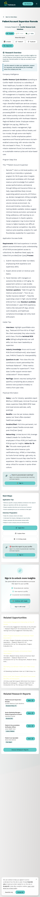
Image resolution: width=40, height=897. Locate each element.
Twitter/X (20, 41)
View (29, 700)
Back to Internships (11, 17)
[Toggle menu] (37, 4)
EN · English (9, 33)
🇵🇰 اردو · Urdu (29, 33)
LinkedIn (8, 41)
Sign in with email (20, 606)
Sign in (21, 483)
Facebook (32, 41)
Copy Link (9, 46)
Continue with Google (21, 601)
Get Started (27, 3)
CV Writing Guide (21, 539)
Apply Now (21, 528)
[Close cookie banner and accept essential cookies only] (36, 879)
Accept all (20, 892)
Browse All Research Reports (20, 750)
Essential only (9, 892)
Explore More (21, 533)
